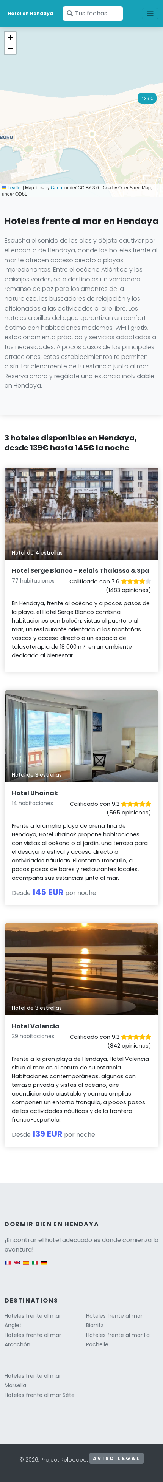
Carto (56, 187)
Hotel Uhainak (35, 793)
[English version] (17, 1266)
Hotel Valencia (36, 1026)
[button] (147, 100)
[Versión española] (26, 1266)
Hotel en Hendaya (30, 13)
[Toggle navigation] (150, 13)
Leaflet (14, 187)
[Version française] (8, 1266)
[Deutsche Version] (44, 1266)
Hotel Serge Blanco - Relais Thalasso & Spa (80, 570)
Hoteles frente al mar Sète (40, 1395)
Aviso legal (117, 1458)
